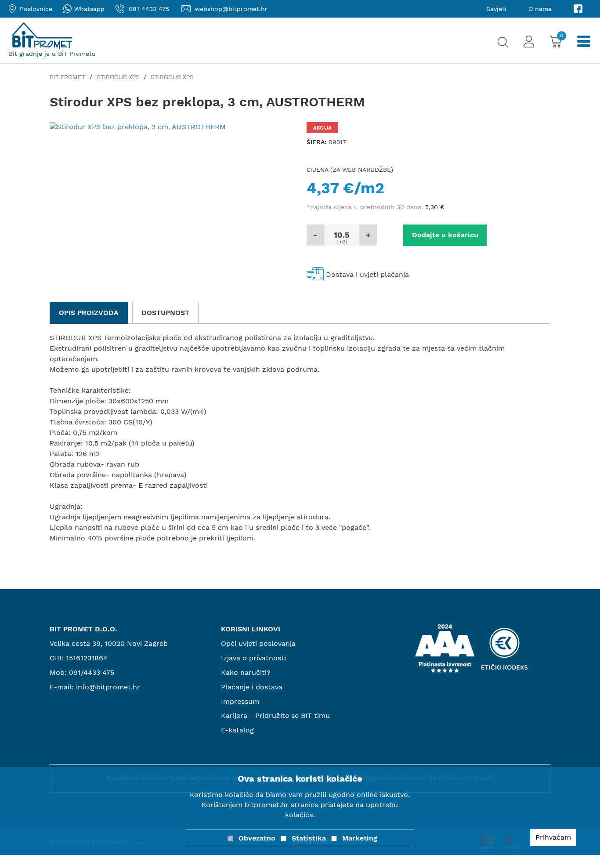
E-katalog (237, 730)
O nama (540, 8)
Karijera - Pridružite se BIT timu (275, 715)
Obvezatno (257, 838)
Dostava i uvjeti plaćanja (367, 274)
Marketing (359, 838)
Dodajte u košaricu (445, 235)
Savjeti (496, 8)
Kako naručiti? (246, 672)
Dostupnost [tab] (165, 312)
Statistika (309, 838)
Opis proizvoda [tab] (89, 312)
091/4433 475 (91, 672)
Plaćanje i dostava (251, 687)
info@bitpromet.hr (108, 687)
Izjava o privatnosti (253, 658)
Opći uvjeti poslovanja (258, 643)
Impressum (240, 701)
